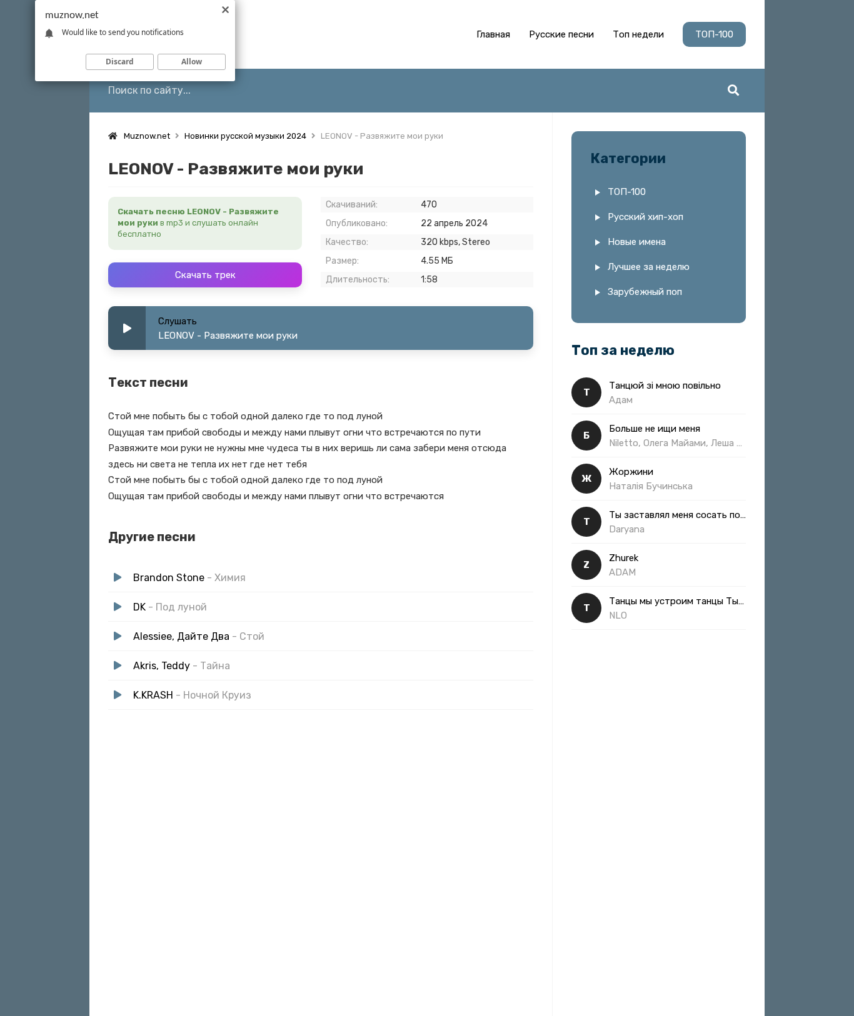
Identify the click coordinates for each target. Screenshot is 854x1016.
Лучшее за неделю (649, 266)
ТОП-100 (714, 34)
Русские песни (561, 34)
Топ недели (638, 34)
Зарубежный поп (645, 291)
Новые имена (637, 241)
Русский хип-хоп (645, 216)
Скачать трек (205, 275)
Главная (493, 34)
